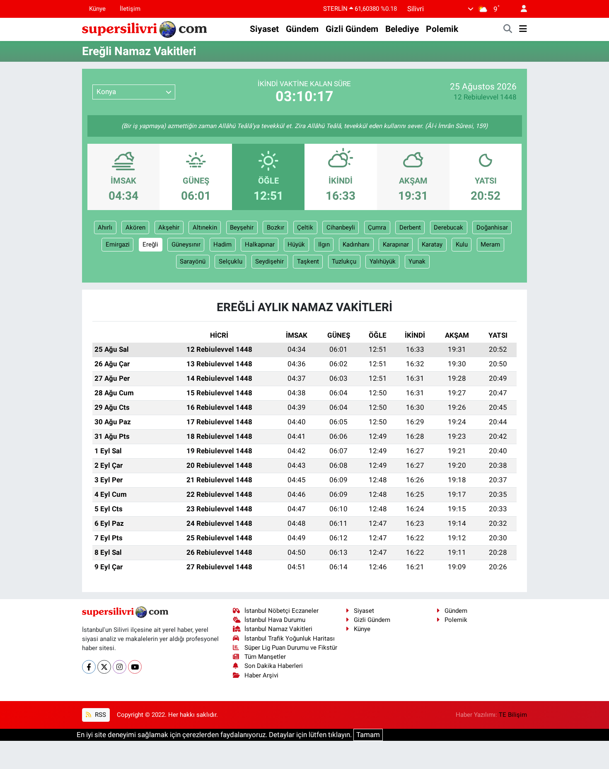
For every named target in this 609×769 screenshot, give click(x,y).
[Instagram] (119, 667)
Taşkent (308, 261)
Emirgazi (118, 244)
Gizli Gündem (352, 29)
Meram (490, 244)
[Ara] (508, 29)
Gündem (302, 29)
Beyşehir (242, 227)
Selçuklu (230, 261)
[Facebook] (89, 667)
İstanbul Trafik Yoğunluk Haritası (289, 638)
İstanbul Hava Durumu (274, 620)
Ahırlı (105, 227)
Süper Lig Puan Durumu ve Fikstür (290, 647)
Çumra (377, 227)
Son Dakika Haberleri (273, 666)
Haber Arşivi (261, 675)
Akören (135, 227)
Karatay (432, 244)
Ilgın (324, 244)
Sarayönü (192, 261)
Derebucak (448, 227)
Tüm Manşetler (265, 656)
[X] (104, 667)
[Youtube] (135, 667)
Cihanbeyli (340, 227)
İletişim (130, 8)
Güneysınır (186, 244)
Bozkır (275, 227)
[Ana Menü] (523, 29)
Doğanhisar (492, 227)
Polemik (442, 29)
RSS (99, 714)
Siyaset (264, 29)
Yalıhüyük (383, 261)
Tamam (368, 734)
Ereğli (150, 244)
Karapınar (396, 244)
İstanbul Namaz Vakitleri (278, 629)
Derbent (410, 227)
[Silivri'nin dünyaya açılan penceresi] (145, 28)
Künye (97, 8)
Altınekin (205, 227)
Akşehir (168, 227)
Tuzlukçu (344, 261)
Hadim (222, 244)
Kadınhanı (356, 244)
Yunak (416, 261)
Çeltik (305, 227)
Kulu (462, 244)
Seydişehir (269, 261)
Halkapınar (260, 244)
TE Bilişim (513, 714)
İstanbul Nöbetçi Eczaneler (281, 610)
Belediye (402, 29)
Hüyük (296, 244)
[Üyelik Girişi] (520, 9)
